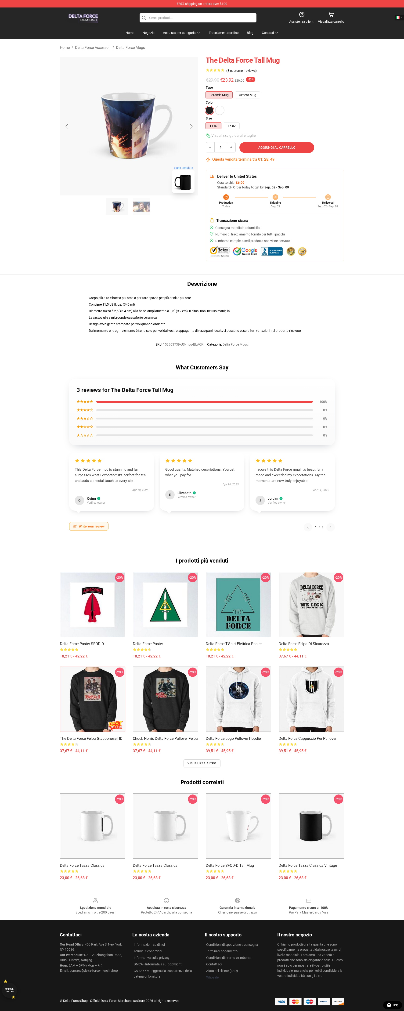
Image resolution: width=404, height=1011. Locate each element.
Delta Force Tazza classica (82, 865)
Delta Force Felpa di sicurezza (304, 644)
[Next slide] (191, 126)
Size (209, 118)
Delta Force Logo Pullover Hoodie (233, 738)
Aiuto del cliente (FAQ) (222, 971)
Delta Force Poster (148, 644)
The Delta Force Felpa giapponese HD (91, 738)
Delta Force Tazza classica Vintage (308, 865)
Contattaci (214, 964)
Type (209, 87)
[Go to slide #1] (117, 206)
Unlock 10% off (9, 990)
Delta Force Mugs (130, 47)
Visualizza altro (202, 763)
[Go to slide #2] (141, 206)
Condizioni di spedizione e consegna (232, 944)
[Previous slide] (67, 126)
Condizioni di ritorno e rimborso (228, 958)
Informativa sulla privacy (152, 958)
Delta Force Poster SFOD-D (82, 644)
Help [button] (395, 1005)
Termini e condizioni (148, 951)
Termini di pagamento (222, 951)
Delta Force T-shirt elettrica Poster (234, 644)
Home (65, 47)
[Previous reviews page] (308, 527)
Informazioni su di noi (149, 944)
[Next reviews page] (330, 527)
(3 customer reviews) (241, 70)
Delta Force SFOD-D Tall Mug (230, 865)
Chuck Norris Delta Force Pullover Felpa (165, 738)
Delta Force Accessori (93, 47)
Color (210, 102)
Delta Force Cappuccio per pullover (307, 738)
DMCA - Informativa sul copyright (158, 964)
